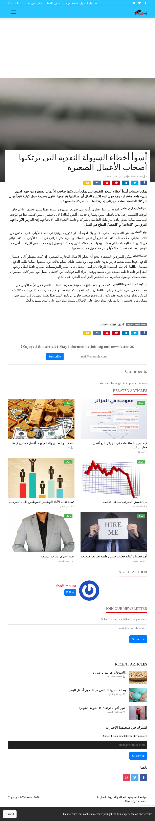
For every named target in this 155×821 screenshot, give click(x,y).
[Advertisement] (77, 48)
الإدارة (113, 325)
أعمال (121, 325)
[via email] (87, 183)
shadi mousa (66, 585)
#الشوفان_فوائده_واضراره (109, 672)
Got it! (10, 814)
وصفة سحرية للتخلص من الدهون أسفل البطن (97, 690)
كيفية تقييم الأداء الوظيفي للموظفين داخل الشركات (41, 502)
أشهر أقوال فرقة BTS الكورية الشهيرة (102, 708)
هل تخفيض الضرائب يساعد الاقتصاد (124, 502)
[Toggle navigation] (13, 12)
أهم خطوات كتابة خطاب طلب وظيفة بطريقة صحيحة (114, 556)
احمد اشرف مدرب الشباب (57, 556)
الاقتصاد (104, 325)
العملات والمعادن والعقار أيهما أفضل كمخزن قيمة (43, 443)
